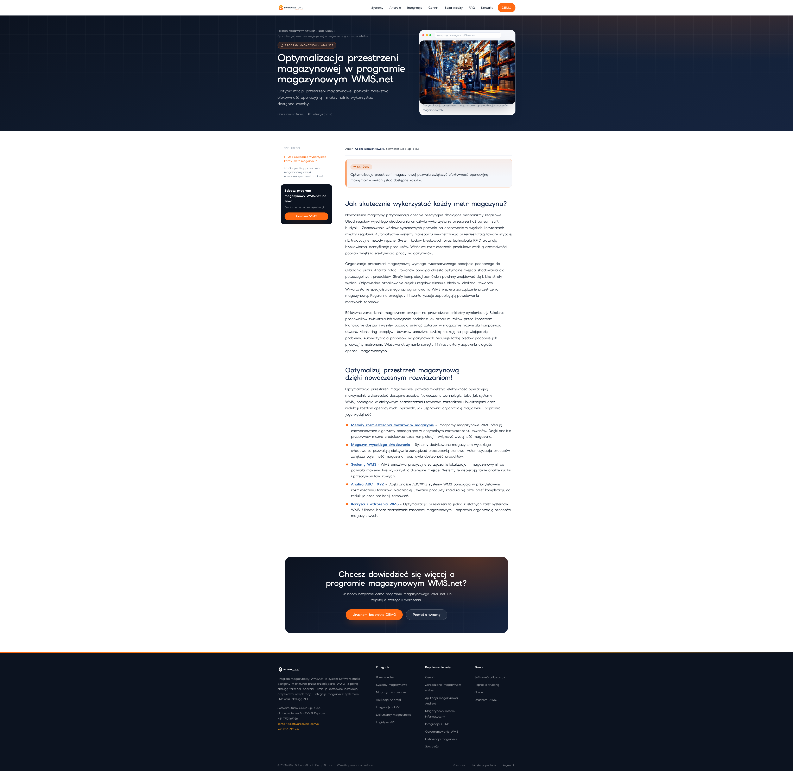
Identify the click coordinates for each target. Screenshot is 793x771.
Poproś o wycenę (426, 614)
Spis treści (432, 746)
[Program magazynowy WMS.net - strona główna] (291, 8)
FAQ (472, 7)
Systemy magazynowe (391, 685)
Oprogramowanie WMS (441, 731)
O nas (479, 692)
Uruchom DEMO (306, 216)
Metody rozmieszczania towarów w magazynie (392, 425)
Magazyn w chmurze (391, 692)
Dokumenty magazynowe (394, 714)
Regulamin (508, 765)
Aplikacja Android (388, 700)
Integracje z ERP (388, 707)
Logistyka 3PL (385, 722)
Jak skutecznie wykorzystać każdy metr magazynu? (305, 159)
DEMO (506, 7)
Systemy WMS (363, 464)
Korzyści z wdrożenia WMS (375, 504)
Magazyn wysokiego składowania (380, 444)
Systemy (377, 7)
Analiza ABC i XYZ (367, 484)
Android (395, 7)
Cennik (433, 7)
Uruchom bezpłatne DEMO (374, 614)
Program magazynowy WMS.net (296, 30)
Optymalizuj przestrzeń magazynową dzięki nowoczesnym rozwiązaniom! (303, 172)
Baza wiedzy (454, 7)
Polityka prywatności (484, 765)
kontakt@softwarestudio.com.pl (298, 724)
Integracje (414, 7)
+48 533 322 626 (289, 729)
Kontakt (487, 7)
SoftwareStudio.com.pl (490, 677)
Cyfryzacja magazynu (441, 739)
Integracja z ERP (437, 724)
